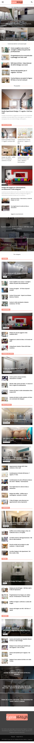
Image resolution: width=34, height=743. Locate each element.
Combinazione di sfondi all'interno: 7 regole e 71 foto (24, 141)
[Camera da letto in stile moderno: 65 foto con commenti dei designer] (5, 399)
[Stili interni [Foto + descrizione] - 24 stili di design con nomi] (5, 65)
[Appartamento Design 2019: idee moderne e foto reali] (5, 468)
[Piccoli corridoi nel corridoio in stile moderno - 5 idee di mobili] (5, 546)
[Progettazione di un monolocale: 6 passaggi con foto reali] (5, 57)
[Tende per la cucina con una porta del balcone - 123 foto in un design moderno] (17, 689)
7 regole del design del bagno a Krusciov (16, 581)
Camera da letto (8, 353)
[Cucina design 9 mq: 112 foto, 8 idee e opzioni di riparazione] (13, 244)
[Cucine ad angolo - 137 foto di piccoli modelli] (5, 290)
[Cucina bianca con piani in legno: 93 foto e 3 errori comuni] (5, 80)
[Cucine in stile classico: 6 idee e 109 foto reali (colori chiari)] (17, 227)
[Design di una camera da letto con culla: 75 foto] (5, 661)
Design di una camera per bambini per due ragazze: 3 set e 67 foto (19, 646)
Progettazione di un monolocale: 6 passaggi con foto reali (21, 56)
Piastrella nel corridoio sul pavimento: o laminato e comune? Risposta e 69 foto (16, 523)
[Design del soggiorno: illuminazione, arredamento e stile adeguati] (17, 176)
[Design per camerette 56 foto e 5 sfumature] (17, 365)
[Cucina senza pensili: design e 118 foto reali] (17, 270)
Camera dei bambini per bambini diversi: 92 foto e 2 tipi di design (20, 639)
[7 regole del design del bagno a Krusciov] (17, 573)
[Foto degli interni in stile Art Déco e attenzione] (5, 208)
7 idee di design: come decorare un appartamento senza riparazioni (18, 501)
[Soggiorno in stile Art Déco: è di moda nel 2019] (5, 341)
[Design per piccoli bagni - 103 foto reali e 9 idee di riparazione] (5, 589)
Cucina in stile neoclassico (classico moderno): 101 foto (19, 303)
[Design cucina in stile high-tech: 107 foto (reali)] (13, 34)
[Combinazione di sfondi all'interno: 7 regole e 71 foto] (25, 133)
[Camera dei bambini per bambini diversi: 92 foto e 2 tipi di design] (5, 640)
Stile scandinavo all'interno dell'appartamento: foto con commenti (16, 458)
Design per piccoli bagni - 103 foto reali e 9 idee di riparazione (20, 588)
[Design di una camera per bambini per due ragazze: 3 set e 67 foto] (5, 647)
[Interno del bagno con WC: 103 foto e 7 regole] (5, 610)
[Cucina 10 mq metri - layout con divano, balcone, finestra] (5, 297)
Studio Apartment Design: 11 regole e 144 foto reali (17, 112)
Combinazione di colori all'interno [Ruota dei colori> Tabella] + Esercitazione (20, 480)
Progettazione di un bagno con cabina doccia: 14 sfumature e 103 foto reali (19, 595)
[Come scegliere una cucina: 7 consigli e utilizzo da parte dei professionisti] (5, 50)
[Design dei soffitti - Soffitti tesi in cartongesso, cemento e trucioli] (9, 151)
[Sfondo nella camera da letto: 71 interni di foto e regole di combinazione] (5, 385)
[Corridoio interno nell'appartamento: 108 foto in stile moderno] (5, 539)
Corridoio (6, 507)
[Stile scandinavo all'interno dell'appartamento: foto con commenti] (17, 454)
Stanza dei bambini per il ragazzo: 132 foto (19, 71)
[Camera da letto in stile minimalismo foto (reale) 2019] (5, 392)
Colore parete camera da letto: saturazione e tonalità (17, 377)
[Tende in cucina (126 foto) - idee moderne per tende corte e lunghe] (17, 702)
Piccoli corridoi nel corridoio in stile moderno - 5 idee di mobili (19, 545)
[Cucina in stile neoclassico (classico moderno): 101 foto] (5, 303)
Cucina (5, 258)
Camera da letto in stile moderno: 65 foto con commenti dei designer (20, 398)
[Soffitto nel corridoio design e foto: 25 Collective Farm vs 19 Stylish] (5, 532)
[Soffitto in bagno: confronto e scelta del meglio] (5, 603)
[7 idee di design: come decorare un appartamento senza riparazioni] (5, 502)
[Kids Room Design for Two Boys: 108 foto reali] (17, 627)
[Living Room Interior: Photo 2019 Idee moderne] (5, 348)
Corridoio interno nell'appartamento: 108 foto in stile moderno (20, 538)
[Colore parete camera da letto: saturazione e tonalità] (5, 378)
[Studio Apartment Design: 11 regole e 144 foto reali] (17, 99)
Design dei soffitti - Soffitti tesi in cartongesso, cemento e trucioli (8, 158)
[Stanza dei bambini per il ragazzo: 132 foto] (5, 72)
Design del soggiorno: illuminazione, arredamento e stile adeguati (14, 188)
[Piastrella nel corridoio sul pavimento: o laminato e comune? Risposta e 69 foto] (17, 519)
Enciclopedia (5, 108)
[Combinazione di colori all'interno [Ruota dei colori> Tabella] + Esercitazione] (25, 151)
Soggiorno (4, 185)
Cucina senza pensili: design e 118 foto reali (15, 274)
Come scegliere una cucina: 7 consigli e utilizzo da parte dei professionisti (20, 49)
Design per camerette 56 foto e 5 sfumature (14, 369)
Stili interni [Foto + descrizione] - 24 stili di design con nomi (21, 64)
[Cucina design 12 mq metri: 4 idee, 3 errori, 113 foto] (17, 17)
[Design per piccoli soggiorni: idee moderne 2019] (5, 334)
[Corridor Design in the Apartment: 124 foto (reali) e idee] (5, 553)
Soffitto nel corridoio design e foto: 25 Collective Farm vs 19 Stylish (19, 531)
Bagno (5, 558)
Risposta (13, 736)
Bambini (5, 616)
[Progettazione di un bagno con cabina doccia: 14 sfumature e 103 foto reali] (5, 596)
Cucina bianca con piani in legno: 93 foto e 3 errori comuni (21, 79)
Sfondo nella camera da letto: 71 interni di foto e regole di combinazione (20, 384)
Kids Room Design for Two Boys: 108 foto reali (16, 631)
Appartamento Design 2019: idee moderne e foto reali (18, 467)
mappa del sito (19, 736)
